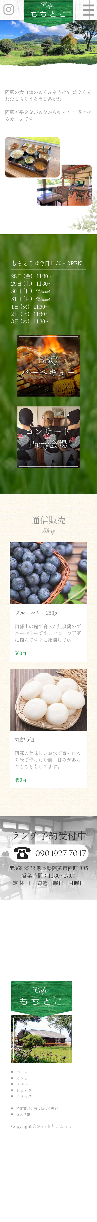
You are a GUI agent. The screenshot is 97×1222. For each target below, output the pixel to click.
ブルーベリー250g (36, 612)
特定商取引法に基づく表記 (37, 1108)
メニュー (24, 1084)
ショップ (24, 1090)
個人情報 (23, 1114)
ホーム (22, 1072)
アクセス (24, 1096)
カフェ (22, 1078)
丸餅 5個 (24, 739)
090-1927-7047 (59, 853)
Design (69, 1127)
